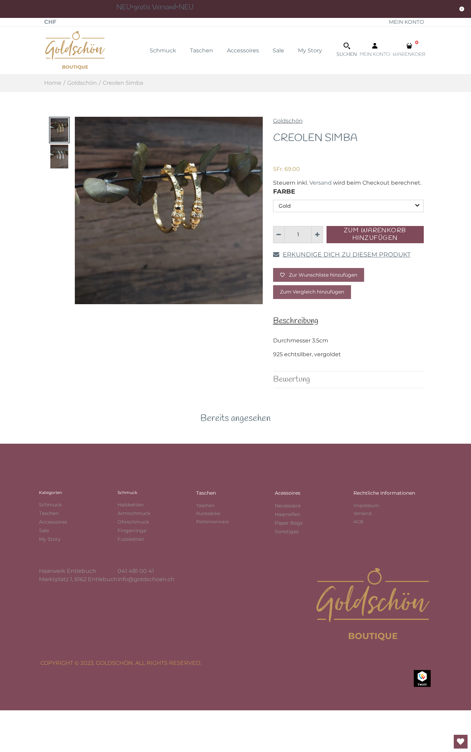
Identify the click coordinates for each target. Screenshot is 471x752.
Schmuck (50, 505)
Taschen (49, 513)
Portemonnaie (212, 521)
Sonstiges (287, 531)
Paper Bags (289, 523)
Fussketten (131, 539)
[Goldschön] (75, 50)
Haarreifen (287, 514)
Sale (44, 530)
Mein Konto (406, 22)
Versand (320, 182)
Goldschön (288, 120)
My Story (50, 539)
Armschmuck (134, 513)
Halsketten (130, 505)
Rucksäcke (208, 513)
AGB (358, 521)
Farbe (284, 191)
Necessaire (288, 506)
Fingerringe (132, 530)
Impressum (366, 505)
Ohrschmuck (133, 522)
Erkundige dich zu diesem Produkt (347, 254)
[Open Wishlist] (461, 742)
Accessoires (53, 522)
